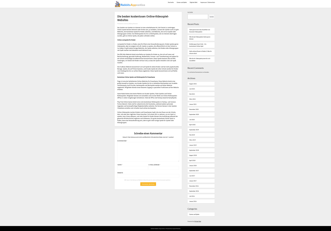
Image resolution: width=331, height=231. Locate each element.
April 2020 (192, 124)
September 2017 (194, 170)
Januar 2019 (193, 145)
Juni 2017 (192, 176)
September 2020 (194, 114)
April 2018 (192, 160)
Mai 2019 (192, 135)
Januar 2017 (193, 181)
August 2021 (193, 84)
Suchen (190, 12)
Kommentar (122, 141)
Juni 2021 (192, 89)
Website (120, 173)
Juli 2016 (192, 196)
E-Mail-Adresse (154, 165)
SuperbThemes (176, 228)
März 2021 (192, 99)
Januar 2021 (193, 104)
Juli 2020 (192, 119)
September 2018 (194, 150)
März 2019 (192, 140)
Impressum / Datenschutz (207, 2)
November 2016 (194, 186)
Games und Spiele (182, 2)
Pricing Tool (197, 221)
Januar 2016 (193, 201)
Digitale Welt (193, 2)
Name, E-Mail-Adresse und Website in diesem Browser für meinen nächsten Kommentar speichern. (148, 180)
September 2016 (194, 191)
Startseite (171, 2)
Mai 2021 (192, 94)
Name (119, 165)
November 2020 (194, 109)
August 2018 (193, 155)
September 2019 (194, 129)
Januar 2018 (193, 165)
